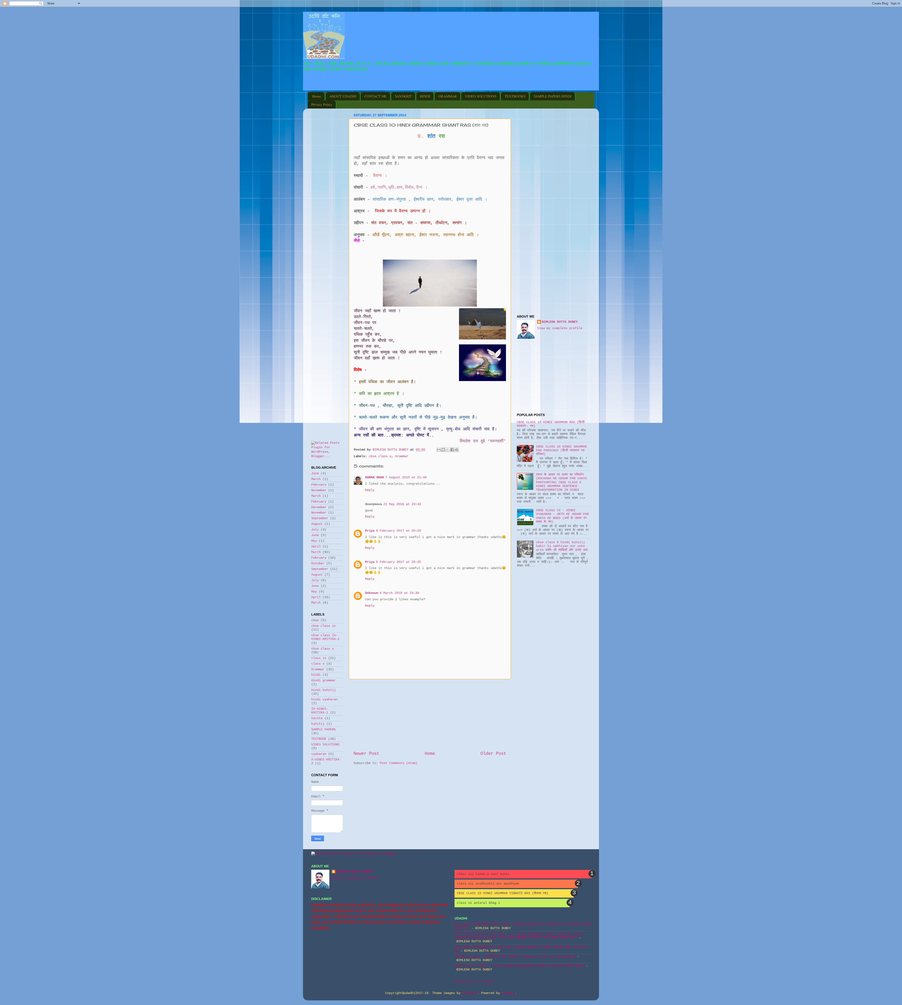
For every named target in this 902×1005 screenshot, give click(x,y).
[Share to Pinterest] (456, 449)
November (318, 490)
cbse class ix (323, 626)
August (317, 524)
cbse (315, 620)
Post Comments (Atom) (398, 763)
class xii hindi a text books (483, 874)
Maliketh (469, 993)
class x (317, 664)
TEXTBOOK (318, 739)
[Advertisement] (365, 87)
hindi (316, 675)
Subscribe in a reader (474, 981)
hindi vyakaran (324, 699)
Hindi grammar (323, 680)
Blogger (508, 993)
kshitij (317, 724)
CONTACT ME (375, 96)
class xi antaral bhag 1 (478, 903)
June (315, 473)
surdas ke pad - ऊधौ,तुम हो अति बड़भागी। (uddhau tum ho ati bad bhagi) (515, 956)
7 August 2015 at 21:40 (406, 477)
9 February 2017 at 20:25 (398, 531)
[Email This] (438, 449)
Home (316, 96)
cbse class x (380, 456)
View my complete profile (559, 328)
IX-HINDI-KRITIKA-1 (319, 710)
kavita (317, 718)
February (318, 485)
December (318, 507)
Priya (369, 531)
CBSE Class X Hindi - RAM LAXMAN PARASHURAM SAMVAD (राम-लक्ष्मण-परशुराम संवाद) (519, 966)
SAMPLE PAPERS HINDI (553, 96)
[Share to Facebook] (452, 449)
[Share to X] (447, 449)
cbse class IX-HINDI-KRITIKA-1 (325, 637)
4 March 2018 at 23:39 (399, 593)
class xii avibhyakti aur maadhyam (488, 883)
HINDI (425, 96)
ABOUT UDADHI (342, 96)
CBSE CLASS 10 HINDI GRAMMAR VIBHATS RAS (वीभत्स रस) (502, 893)
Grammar (401, 456)
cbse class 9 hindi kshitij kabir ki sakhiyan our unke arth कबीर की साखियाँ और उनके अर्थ (561, 546)
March (316, 479)
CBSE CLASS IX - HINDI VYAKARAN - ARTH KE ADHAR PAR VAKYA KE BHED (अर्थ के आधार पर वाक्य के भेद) (562, 516)
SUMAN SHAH (374, 477)
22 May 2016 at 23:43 (402, 504)
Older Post (493, 753)
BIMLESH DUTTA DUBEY (560, 322)
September (319, 518)
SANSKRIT (403, 96)
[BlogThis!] (443, 449)
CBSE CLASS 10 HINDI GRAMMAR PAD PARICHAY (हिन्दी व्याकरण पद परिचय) (561, 450)
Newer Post (366, 753)
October (317, 563)
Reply (369, 490)
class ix (318, 658)
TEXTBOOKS (515, 96)
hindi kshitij (323, 690)
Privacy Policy (321, 104)
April (316, 546)
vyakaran (318, 754)
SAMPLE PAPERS (323, 729)
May (314, 541)
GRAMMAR (447, 96)
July (315, 529)
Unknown (371, 593)
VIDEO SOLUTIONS (480, 96)
